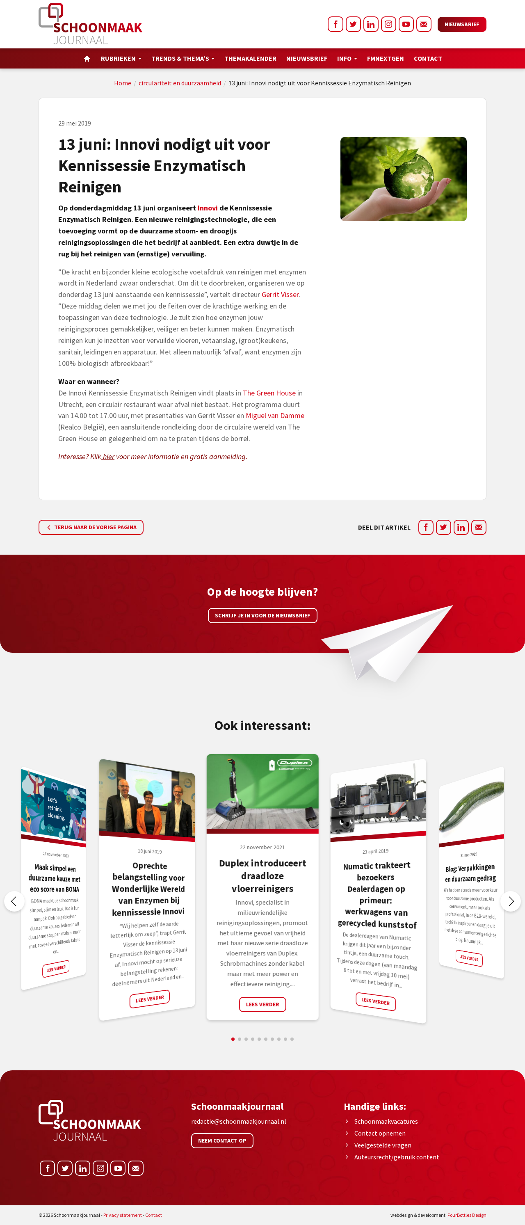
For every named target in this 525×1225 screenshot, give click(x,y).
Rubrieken (118, 58)
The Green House (269, 393)
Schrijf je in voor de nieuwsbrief (262, 615)
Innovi (208, 208)
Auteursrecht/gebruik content (396, 1157)
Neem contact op (222, 1140)
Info (344, 58)
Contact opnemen (380, 1133)
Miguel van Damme (275, 415)
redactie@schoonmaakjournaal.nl (238, 1121)
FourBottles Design (438, 1215)
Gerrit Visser (280, 294)
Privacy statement (122, 1215)
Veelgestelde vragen (382, 1145)
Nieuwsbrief (462, 24)
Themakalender (250, 58)
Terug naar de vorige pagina (95, 527)
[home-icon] (87, 58)
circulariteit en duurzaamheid (180, 83)
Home (122, 83)
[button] (510, 901)
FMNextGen (385, 58)
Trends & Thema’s (180, 58)
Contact (428, 58)
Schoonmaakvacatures (386, 1121)
